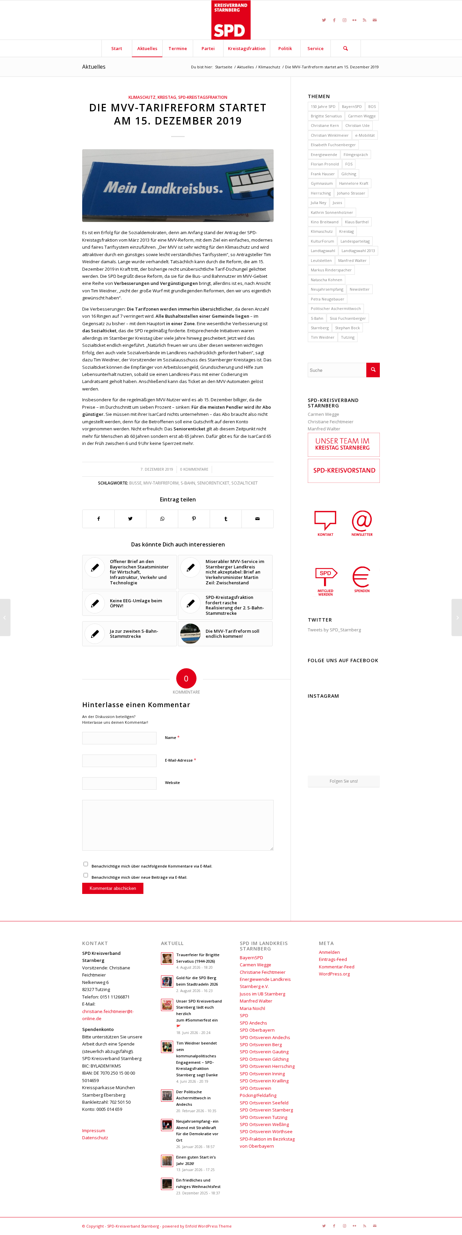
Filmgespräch (356, 154)
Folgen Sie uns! (344, 781)
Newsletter (360, 289)
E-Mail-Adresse (180, 760)
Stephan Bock (347, 327)
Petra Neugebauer (327, 298)
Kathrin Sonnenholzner (332, 212)
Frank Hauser (323, 173)
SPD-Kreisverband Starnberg (133, 1226)
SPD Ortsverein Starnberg (266, 1110)
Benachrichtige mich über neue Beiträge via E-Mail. (139, 877)
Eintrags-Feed (333, 959)
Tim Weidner (322, 337)
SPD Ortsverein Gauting (264, 1052)
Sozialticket (244, 483)
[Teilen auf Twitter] (130, 518)
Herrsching (321, 193)
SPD (244, 1015)
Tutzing (347, 337)
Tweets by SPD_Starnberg (334, 630)
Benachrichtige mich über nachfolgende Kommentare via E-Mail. (152, 866)
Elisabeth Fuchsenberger (333, 144)
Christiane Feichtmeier (330, 422)
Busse (135, 483)
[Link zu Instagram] (344, 20)
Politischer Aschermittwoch (336, 308)
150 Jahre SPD (323, 106)
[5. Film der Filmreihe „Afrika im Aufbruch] (5, 617)
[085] (178, 185)
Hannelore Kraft (353, 183)
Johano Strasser (351, 193)
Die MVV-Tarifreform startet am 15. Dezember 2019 (178, 114)
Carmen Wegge (362, 115)
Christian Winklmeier (330, 135)
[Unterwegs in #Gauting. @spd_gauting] (319, 737)
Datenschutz (95, 1138)
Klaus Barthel (357, 221)
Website (172, 782)
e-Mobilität (365, 135)
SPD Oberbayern (257, 1030)
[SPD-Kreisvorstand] (344, 481)
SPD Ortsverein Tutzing (263, 1117)
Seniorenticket (213, 483)
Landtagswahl (323, 250)
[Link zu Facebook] (334, 20)
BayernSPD (352, 106)
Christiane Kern (325, 125)
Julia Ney (318, 202)
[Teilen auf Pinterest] (194, 518)
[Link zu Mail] (375, 20)
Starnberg (320, 327)
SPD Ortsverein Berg (261, 1044)
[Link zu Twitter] (324, 20)
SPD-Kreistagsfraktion (202, 97)
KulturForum (322, 241)
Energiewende (324, 154)
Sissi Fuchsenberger (348, 318)
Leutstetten (321, 260)
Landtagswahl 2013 (358, 250)
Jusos (337, 202)
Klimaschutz (142, 97)
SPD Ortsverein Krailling (264, 1081)
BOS (372, 106)
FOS (348, 163)
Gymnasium (322, 183)
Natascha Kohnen (326, 279)
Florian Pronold (325, 163)
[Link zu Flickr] (354, 20)
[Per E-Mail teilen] (257, 518)
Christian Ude (357, 125)
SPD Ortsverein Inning (262, 1074)
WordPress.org (334, 974)
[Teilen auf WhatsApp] (162, 518)
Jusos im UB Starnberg (262, 994)
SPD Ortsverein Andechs (265, 1037)
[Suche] (345, 48)
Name (172, 737)
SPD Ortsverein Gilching (264, 1059)
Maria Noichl (252, 1008)
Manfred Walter (352, 260)
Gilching (348, 173)
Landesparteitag (355, 241)
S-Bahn (188, 483)
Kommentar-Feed (336, 967)
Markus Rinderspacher (331, 269)
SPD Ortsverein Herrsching (267, 1066)
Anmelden (329, 952)
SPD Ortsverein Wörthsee (266, 1131)
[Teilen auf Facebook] (98, 518)
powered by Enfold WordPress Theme (197, 1226)
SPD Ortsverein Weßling (264, 1124)
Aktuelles (94, 66)
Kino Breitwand (325, 221)
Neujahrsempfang (327, 289)
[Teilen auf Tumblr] (225, 518)
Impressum (93, 1130)
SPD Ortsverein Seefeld (264, 1103)
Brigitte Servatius (326, 115)
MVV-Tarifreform (161, 483)
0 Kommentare (194, 469)
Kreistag (167, 97)
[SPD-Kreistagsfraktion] (344, 455)
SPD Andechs (253, 1023)
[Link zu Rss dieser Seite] (365, 20)
